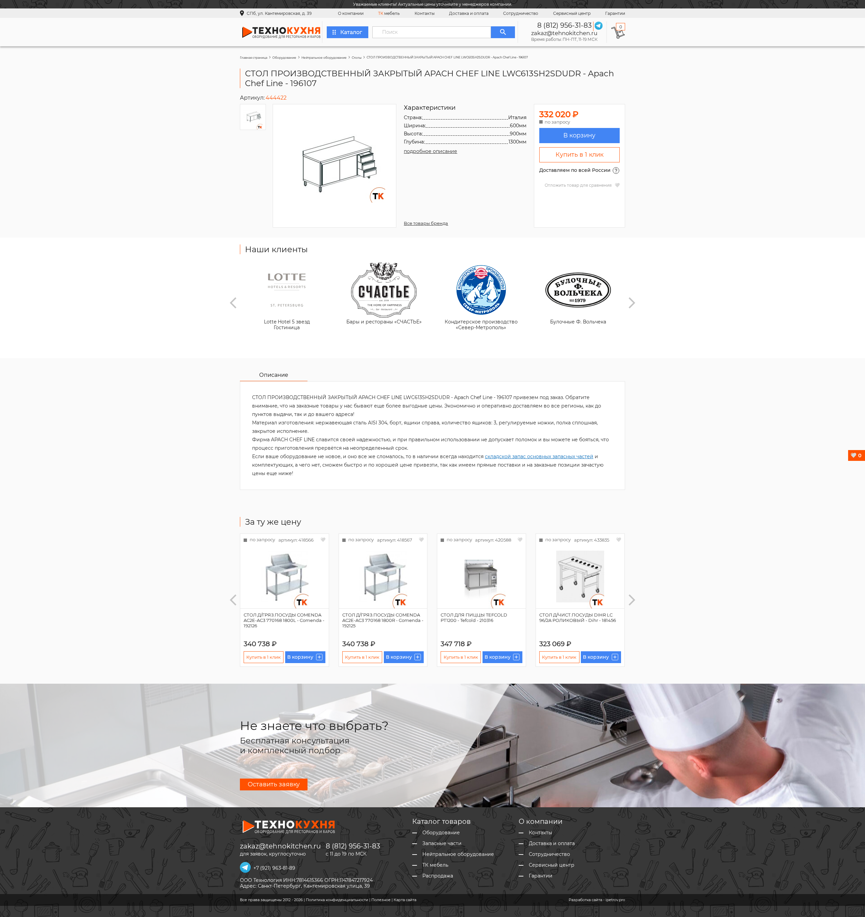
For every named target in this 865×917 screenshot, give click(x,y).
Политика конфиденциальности (337, 899)
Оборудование (284, 57)
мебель (389, 13)
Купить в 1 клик (579, 154)
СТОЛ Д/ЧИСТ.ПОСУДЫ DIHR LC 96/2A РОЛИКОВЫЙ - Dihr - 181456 (577, 617)
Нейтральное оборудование (324, 57)
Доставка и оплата (469, 13)
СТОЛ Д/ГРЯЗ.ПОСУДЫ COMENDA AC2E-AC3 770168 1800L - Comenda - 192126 (284, 620)
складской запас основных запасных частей (539, 456)
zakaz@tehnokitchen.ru (564, 33)
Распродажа (437, 876)
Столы (357, 57)
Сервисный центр (572, 13)
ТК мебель (435, 865)
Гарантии (615, 13)
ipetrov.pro (615, 899)
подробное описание (430, 151)
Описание (273, 375)
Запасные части (442, 843)
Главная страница (253, 57)
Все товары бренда (426, 223)
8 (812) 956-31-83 (564, 25)
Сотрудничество (520, 13)
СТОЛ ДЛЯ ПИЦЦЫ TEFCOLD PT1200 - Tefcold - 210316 (474, 617)
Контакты (425, 13)
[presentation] (233, 303)
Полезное (381, 899)
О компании (351, 13)
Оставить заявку (274, 784)
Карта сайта (405, 899)
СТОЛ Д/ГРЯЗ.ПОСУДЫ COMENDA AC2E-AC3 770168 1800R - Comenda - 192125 (382, 620)
